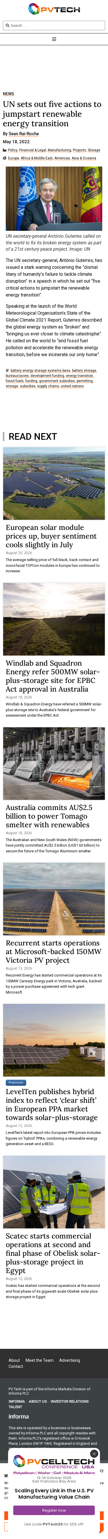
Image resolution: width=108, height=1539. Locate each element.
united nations (72, 386)
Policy (13, 150)
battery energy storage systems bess (40, 371)
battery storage (84, 371)
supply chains (48, 386)
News (8, 94)
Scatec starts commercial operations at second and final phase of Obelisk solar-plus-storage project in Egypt (53, 1253)
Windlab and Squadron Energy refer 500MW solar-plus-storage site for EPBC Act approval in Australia (53, 676)
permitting (85, 381)
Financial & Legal (32, 150)
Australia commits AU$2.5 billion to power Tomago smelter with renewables (49, 816)
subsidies (27, 386)
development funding (47, 376)
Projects (79, 150)
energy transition (79, 376)
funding (31, 381)
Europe (13, 158)
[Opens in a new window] (19, 1416)
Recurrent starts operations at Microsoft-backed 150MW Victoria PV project (53, 951)
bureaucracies (17, 376)
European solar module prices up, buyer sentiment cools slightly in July (51, 536)
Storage (94, 150)
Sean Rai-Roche (24, 134)
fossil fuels (15, 381)
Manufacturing (59, 150)
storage (12, 386)
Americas (62, 158)
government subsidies (57, 381)
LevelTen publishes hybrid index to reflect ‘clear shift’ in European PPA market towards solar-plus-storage (52, 1104)
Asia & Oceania (84, 158)
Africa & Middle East (37, 158)
